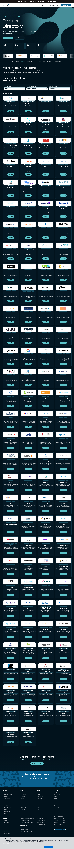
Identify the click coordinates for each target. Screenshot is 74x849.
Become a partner (8, 37)
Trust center (56, 807)
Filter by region (7, 86)
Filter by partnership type (32, 86)
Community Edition (7, 800)
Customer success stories (25, 827)
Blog (38, 792)
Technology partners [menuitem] (40, 61)
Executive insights (24, 829)
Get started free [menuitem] (66, 5)
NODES (38, 800)
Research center (40, 805)
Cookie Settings (20, 841)
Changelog (23, 796)
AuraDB (5, 792)
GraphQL (5, 809)
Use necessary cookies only (62, 846)
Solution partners (40, 822)
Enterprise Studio (7, 798)
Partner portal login (41, 820)
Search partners (53, 86)
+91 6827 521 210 (60, 824)
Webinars (39, 809)
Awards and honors (57, 794)
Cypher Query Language (8, 802)
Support (55, 805)
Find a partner (40, 816)
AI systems (6, 820)
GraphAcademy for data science (27, 822)
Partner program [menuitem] (15, 61)
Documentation (23, 802)
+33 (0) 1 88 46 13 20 (61, 818)
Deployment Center (24, 803)
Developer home (24, 800)
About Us (56, 792)
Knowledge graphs (7, 829)
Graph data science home (25, 820)
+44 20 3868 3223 (59, 816)
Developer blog (23, 805)
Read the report (53, 1)
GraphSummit (40, 798)
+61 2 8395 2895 (61, 822)
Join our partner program (37, 763)
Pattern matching (7, 833)
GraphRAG (6, 826)
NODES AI (39, 802)
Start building (37, 782)
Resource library (40, 803)
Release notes (23, 809)
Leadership (56, 802)
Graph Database (7, 805)
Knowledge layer (7, 811)
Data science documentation (26, 816)
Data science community (25, 814)
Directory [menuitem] (23, 61)
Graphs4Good (57, 800)
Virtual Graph (6, 815)
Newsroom (56, 803)
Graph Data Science (7, 807)
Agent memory (23, 794)
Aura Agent (6, 796)
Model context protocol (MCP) (9, 831)
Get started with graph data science (27, 818)
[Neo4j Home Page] (6, 5)
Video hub (39, 807)
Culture (55, 798)
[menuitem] (13, 5)
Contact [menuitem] (53, 5)
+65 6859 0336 (62, 820)
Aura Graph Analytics (8, 794)
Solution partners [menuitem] (30, 61)
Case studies (6, 822)
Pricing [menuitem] (41, 5)
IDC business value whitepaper (26, 831)
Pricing (5, 813)
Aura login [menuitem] (58, 5)
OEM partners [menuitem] (49, 61)
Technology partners (41, 824)
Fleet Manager (6, 803)
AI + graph (23, 792)
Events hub (39, 794)
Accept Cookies (48, 846)
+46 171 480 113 (61, 814)
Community (23, 798)
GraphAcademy (23, 807)
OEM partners (40, 818)
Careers (55, 796)
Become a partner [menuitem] (58, 61)
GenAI (5, 824)
